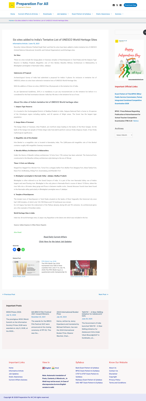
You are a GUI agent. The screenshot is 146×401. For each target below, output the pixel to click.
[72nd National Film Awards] (83, 267)
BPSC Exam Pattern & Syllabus (88, 371)
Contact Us (113, 371)
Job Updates (62, 14)
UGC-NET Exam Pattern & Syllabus (89, 383)
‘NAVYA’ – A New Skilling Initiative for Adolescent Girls (92, 314)
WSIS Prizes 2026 (19, 276)
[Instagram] (120, 5)
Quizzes (118, 14)
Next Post (103, 294)
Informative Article (20, 44)
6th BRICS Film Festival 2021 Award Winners (41, 313)
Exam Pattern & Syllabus (81, 14)
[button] (130, 5)
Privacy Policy (114, 380)
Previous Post (8, 294)
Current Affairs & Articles (28, 14)
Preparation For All (32, 4)
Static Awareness (103, 14)
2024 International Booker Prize (68, 313)
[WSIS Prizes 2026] (26, 267)
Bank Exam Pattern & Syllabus (87, 368)
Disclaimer (113, 374)
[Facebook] (114, 5)
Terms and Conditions (117, 383)
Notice (136, 121)
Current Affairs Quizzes (18, 380)
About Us (112, 368)
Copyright (113, 377)
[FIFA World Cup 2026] (56, 266)
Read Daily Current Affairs (55, 237)
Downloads (47, 14)
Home (12, 14)
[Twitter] (117, 5)
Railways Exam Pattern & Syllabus (89, 380)
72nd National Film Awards (79, 276)
